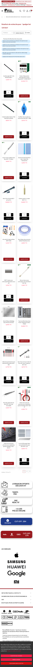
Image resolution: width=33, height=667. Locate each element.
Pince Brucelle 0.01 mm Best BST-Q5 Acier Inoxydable (8, 404)
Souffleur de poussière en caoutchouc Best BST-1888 (24, 117)
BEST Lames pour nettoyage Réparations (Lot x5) (8, 282)
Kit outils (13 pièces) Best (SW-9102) (9, 240)
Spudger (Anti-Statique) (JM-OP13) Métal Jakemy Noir (14, 56)
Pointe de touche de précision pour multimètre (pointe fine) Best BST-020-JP (24, 405)
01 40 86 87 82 (11, 4)
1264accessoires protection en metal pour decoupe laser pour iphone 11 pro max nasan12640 (15, 45)
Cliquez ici (28, 4)
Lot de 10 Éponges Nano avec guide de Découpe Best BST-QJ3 (24, 445)
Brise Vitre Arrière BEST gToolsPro (8, 199)
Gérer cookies (16, 659)
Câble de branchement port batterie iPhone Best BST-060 (8, 363)
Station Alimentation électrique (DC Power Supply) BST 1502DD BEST (24, 77)
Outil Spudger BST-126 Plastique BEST (8, 76)
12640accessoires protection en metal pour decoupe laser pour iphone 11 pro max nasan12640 (16, 49)
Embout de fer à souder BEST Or (24, 199)
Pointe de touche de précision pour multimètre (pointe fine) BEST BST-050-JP (9, 446)
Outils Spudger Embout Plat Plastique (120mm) (8, 117)
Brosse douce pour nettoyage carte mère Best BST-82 (24, 282)
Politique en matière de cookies (14, 651)
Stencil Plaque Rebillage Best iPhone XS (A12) (8, 321)
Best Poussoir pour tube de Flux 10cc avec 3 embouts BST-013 (24, 363)
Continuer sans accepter (16, 663)
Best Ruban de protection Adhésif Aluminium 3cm (24, 240)
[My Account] (27, 11)
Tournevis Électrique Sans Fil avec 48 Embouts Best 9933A (24, 322)
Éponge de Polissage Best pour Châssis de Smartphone (24, 159)
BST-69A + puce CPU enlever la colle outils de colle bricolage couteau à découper (15, 53)
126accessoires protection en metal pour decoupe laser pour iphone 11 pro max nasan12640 (15, 41)
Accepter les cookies (16, 655)
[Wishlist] (24, 11)
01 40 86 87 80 (7, 3)
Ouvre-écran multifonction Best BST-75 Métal (8, 158)
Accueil (2, 17)
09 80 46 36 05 (22, 3)
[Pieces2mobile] (9, 10)
